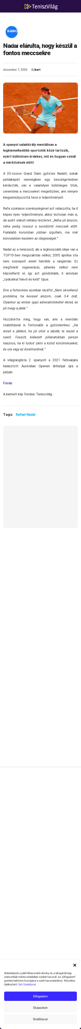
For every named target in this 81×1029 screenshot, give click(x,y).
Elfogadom (40, 996)
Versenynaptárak (25, 44)
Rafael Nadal (25, 415)
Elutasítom (40, 1007)
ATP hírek (17, 19)
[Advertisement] (40, 479)
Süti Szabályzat (27, 984)
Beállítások (40, 1019)
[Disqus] (40, 833)
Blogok (60, 44)
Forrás (7, 383)
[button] (75, 965)
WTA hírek (45, 19)
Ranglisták (19, 31)
